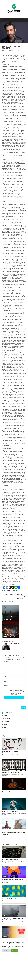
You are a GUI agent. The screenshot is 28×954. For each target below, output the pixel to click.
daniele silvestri (14, 590)
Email (5, 681)
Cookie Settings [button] (6, 950)
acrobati (8, 590)
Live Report (7, 718)
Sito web (6, 685)
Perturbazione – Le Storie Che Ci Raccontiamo (16, 597)
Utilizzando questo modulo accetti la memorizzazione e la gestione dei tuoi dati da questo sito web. (17, 692)
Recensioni (6, 727)
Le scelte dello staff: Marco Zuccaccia (9, 618)
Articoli (5, 715)
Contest (5, 723)
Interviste (4, 51)
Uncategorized (7, 729)
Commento (7, 661)
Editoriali (7, 717)
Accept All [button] (14, 950)
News (5, 726)
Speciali (6, 720)
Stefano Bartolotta (16, 50)
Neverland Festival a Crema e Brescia (13, 593)
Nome (5, 676)
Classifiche (6, 721)
